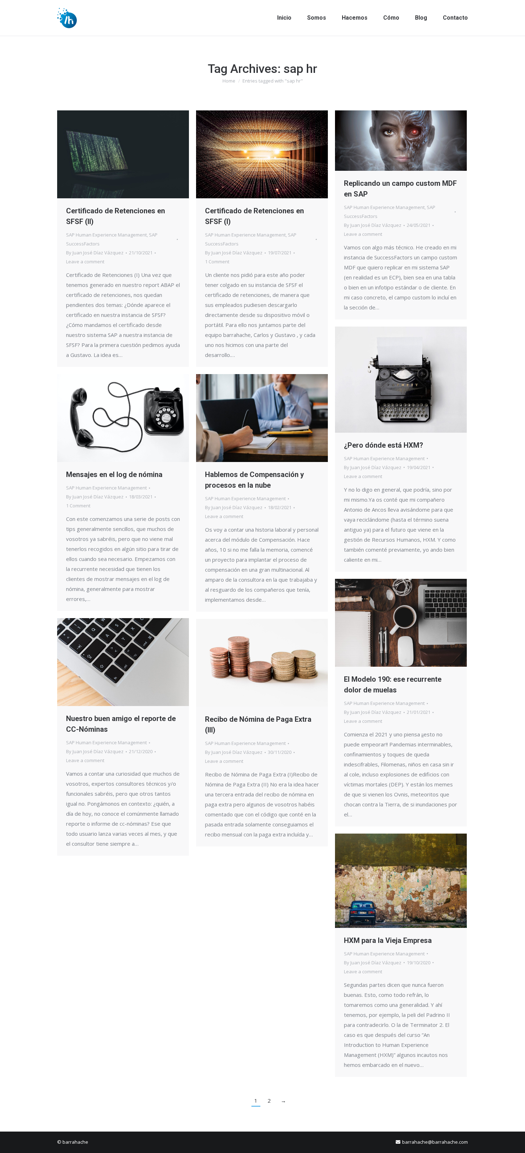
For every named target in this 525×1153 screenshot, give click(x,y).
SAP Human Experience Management (106, 235)
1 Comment (217, 261)
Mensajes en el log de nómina (114, 474)
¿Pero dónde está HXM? (383, 445)
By (95, 252)
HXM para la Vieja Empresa (388, 940)
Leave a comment (85, 261)
